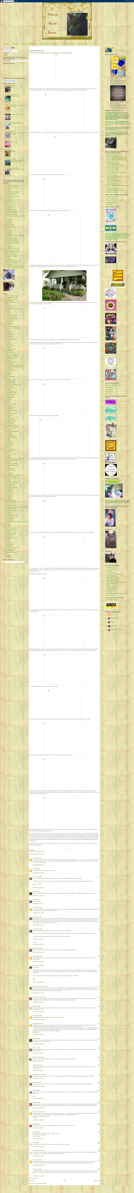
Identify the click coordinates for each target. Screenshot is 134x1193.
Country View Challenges (11, 354)
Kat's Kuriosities (9, 232)
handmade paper (9, 397)
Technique (7, 520)
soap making (8, 491)
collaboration (8, 345)
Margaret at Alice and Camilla (12, 241)
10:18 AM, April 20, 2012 (38, 1086)
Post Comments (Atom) (41, 1183)
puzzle (6, 455)
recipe (6, 462)
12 (98, 986)
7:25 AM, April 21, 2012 (38, 1165)
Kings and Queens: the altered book (115, 200)
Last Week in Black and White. (17, 169)
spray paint (8, 494)
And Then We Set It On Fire (11, 187)
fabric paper (8, 373)
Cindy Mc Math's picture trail (12, 196)
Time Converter (109, 387)
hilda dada (36, 1015)
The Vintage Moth (111, 590)
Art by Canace (8, 188)
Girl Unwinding (8, 219)
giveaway (7, 389)
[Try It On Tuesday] (118, 285)
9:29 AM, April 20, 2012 (38, 1070)
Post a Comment (33, 1178)
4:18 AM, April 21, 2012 (38, 1155)
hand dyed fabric (9, 392)
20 (98, 1065)
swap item (7, 513)
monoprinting (8, 423)
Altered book (8, 307)
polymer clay (8, 450)
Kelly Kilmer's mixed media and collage (14, 235)
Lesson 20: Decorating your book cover (116, 190)
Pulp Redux (8, 257)
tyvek (6, 539)
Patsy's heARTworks (10, 253)
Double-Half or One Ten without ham (13, 122)
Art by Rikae (8, 190)
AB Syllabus (8, 300)
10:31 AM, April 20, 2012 (38, 1098)
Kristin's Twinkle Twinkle (11, 238)
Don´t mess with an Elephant (17, 123)
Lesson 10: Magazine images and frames (116, 172)
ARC (6, 312)
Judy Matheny (8, 228)
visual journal (8, 544)
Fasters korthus (8, 104)
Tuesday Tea (8, 534)
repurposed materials (10, 465)
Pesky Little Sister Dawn (11, 256)
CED (6, 342)
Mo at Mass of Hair (9, 246)
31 (98, 1169)
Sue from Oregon (38, 997)
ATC (6, 325)
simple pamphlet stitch (10, 487)
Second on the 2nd (9, 476)
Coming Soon (82, 44)
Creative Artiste (9, 358)
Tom (112, 614)
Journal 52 (7, 408)
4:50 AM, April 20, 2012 (38, 1043)
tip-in (6, 524)
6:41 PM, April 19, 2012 (38, 982)
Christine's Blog (9, 149)
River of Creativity (9, 470)
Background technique (10, 326)
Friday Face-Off (9, 381)
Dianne (36, 1006)
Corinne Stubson (9, 198)
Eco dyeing (8, 368)
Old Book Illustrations (112, 583)
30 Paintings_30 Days (10, 297)
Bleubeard (7, 333)
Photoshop (8, 445)
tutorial (7, 536)
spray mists (8, 492)
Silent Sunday (8, 486)
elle (35, 899)
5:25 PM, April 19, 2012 (38, 944)
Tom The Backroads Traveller (12, 168)
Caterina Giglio (37, 1057)
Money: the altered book (112, 196)
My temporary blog (111, 202)
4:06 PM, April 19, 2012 (38, 903)
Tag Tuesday (8, 516)
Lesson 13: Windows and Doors (114, 177)
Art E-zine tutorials (111, 569)
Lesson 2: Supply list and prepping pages (117, 158)
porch (6, 452)
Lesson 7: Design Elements (113, 167)
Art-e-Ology (109, 570)
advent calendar (9, 302)
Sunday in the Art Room (11, 510)
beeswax (7, 329)
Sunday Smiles (9, 512)
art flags (7, 313)
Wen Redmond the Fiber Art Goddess (14, 267)
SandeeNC (36, 907)
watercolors (8, 550)
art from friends (9, 316)
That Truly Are (14, 142)
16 (98, 1024)
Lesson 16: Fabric (111, 182)
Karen (35, 1047)
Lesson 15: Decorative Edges (114, 180)
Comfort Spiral (8, 140)
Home (6, 44)
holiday (7, 399)
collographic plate (9, 349)
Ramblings (109, 204)
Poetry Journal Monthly (11, 449)
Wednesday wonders (10, 552)
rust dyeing (8, 473)
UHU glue (7, 542)
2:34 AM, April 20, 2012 (38, 1034)
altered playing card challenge (12, 308)
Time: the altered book (112, 198)
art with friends (8, 320)
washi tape (7, 545)
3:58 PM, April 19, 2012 (38, 887)
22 (98, 1083)
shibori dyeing (8, 484)
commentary (8, 352)
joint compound (9, 407)
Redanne (36, 1082)
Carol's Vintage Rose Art (11, 193)
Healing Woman (9, 220)
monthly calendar (9, 425)
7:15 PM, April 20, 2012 (38, 1138)
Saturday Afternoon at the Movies (13, 475)
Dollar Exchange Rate (113, 481)
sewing (7, 479)
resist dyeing (8, 468)
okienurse (36, 916)
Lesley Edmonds (38, 1150)
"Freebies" (13, 151)
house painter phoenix (58, 1017)
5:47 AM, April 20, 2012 (38, 1053)
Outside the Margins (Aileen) (12, 251)
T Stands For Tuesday (10, 515)
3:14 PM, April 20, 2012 (38, 1120)
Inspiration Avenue (9, 404)
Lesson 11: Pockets (111, 174)
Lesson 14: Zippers (111, 179)
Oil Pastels (7, 433)
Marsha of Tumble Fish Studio (12, 243)
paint (6, 439)
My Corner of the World (10, 431)
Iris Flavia (113, 625)
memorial (7, 415)
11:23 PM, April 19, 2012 (38, 1011)
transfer (7, 526)
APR (6, 310)
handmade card (9, 396)
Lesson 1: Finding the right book (115, 156)
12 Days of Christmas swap (11, 295)
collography (8, 350)
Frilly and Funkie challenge (11, 384)
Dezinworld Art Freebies (112, 577)
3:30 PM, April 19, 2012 (38, 864)
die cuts (7, 360)
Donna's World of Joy (10, 209)
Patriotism (7, 442)
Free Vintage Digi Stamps (113, 579)
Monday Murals (9, 421)
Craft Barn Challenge (10, 355)
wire (6, 554)
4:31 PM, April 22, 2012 (38, 1176)
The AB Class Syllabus (112, 155)
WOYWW (7, 557)
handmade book (9, 394)
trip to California (9, 529)
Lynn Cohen (37, 948)
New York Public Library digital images (116, 582)
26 (98, 1124)
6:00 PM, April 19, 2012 (38, 961)
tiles (6, 523)
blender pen (8, 331)
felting (6, 374)
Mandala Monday (9, 413)
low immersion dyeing (10, 410)
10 (98, 956)
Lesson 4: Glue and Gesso (113, 163)
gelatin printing (9, 387)
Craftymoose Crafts (38, 1074)
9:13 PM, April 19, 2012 (38, 1002)
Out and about (8, 436)
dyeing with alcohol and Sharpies (13, 366)
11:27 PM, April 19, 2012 (38, 1019)
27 (98, 1132)
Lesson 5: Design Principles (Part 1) (115, 164)
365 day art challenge (10, 299)
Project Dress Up (9, 454)
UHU (6, 541)
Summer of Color (9, 505)
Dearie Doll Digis (111, 575)
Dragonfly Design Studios (11, 211)
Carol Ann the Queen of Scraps (12, 191)
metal (6, 416)
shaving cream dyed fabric (11, 481)
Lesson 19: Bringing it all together (115, 188)
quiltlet (7, 457)
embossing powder (10, 370)
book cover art (8, 334)
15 (98, 1016)
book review (8, 336)
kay (35, 1142)
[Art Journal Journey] (118, 275)
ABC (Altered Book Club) (113, 599)
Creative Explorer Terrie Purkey (12, 199)
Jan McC (36, 1169)
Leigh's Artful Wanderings (11, 240)
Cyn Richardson (9, 201)
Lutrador (7, 412)
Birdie (12, 87)
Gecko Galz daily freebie (112, 580)
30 (98, 1160)
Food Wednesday (9, 379)
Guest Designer (9, 391)
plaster (7, 447)
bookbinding (8, 337)
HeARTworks (37, 1023)
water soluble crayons (10, 547)
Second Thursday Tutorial (11, 478)
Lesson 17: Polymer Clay (113, 184)
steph (35, 1131)
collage (7, 347)
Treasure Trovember (10, 528)
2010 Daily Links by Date (49, 44)
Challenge (7, 344)
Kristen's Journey (9, 237)
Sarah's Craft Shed (9, 131)
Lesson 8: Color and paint (113, 169)
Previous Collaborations (29, 44)
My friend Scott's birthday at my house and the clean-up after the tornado (50, 53)
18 (98, 1048)
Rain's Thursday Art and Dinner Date (14, 458)
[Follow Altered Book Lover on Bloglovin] (16, 81)
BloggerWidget (128, 632)
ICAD (6, 402)
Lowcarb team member (116, 629)
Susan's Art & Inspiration (11, 262)
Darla (35, 1090)
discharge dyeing (9, 362)
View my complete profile (118, 50)
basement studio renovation (12, 328)
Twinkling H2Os (9, 537)
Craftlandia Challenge (10, 357)
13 (98, 997)
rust (6, 471)
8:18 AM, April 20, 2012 (38, 1061)
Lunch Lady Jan (38, 1111)
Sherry (35, 1038)
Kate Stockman (8, 233)
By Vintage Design (111, 572)
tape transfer (8, 518)
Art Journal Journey (10, 318)
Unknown (36, 858)
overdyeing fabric (9, 437)
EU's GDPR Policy (67, 44)
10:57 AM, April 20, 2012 (38, 1107)
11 (98, 966)
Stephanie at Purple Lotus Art (12, 261)
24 (98, 1103)
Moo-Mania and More (10, 426)
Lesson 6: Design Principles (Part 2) (115, 166)
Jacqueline (36, 929)
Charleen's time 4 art (10, 195)
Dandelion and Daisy (10, 203)
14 (98, 1006)
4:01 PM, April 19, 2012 (38, 895)
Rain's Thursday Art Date (11, 460)
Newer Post (32, 1180)
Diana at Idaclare (9, 207)
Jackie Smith (8, 222)
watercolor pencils (9, 549)
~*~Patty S (36, 876)
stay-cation (7, 499)
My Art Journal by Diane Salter (12, 248)
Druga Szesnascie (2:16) (10, 212)
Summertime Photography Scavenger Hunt (15, 507)
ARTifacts (7, 321)
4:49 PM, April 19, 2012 (38, 913)
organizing (7, 434)
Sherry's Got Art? (9, 259)
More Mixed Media (9, 428)
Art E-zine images (111, 567)
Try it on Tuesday (9, 533)
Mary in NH (7, 245)
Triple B (7, 531)
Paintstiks (7, 441)
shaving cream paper (10, 483)
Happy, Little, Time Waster (16, 114)
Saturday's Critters (15, 96)
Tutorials (15, 44)
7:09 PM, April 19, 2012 (38, 993)
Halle (35, 1124)
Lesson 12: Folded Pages (113, 175)
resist (6, 466)
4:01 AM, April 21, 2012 (38, 1146)
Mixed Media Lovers (10, 420)
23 (98, 1090)
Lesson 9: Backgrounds (112, 171)
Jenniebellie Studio (9, 225)
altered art (7, 305)
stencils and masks (10, 502)
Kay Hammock (37, 965)
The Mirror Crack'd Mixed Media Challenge (15, 521)
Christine (113, 621)
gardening (7, 386)
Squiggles (7, 495)
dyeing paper (8, 363)
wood (6, 555)
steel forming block (10, 500)
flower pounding (9, 376)
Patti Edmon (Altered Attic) (11, 254)
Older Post (96, 1180)
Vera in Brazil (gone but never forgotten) (14, 266)
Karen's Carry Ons (9, 230)
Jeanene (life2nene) (9, 224)
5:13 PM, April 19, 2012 (38, 925)
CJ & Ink (7, 113)
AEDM (6, 304)
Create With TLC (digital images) (114, 574)
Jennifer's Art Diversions (11, 227)
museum (7, 429)
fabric (6, 371)
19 (98, 1057)
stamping (7, 497)
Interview (7, 405)
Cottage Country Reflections (11, 94)
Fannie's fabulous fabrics (11, 214)
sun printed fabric (9, 508)
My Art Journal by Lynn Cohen (12, 249)
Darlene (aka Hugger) (10, 206)
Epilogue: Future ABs (112, 192)
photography (8, 444)
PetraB (35, 868)
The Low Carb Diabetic (10, 159)
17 (98, 1039)
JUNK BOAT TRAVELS (10, 85)
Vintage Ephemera (111, 595)
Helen (35, 891)
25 (98, 1112)
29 (98, 1151)
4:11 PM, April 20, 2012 (38, 1127)
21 (98, 1075)
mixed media (8, 418)
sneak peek (8, 489)
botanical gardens (9, 339)
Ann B (35, 1102)
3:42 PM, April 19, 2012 (38, 872)
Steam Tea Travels (111, 588)
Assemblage (8, 323)
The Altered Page (9, 264)
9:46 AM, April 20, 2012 (38, 1078)
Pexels (108, 585)
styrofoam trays (9, 504)
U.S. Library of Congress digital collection (117, 593)
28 (98, 1143)
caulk (6, 341)
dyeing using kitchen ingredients (13, 365)
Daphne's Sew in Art (10, 204)
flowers (7, 378)
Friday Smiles (8, 383)
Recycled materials (9, 463)
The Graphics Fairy (111, 591)
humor (6, 400)
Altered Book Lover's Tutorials (12, 185)
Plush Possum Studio (112, 587)
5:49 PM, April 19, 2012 (38, 952)
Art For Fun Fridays (10, 315)
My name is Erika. (115, 617)
